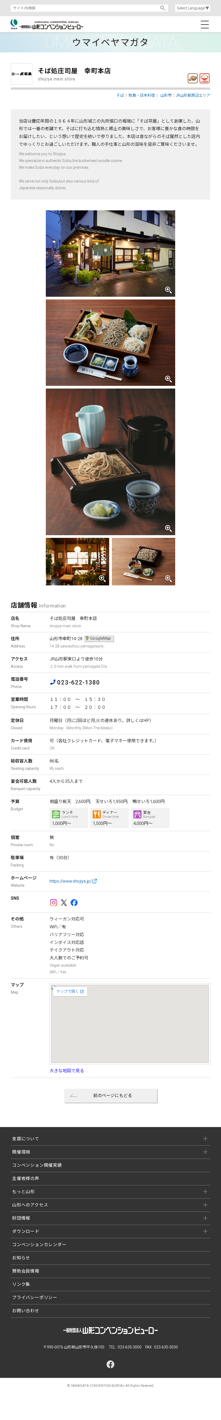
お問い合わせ (25, 1310)
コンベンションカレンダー (39, 1244)
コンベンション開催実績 (37, 1165)
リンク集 (21, 1284)
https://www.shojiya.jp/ (71, 881)
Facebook (74, 903)
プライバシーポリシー (34, 1297)
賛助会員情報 (25, 1271)
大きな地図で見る (67, 1070)
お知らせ (21, 1257)
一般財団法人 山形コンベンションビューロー (48, 24)
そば (192, 78)
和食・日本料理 (204, 78)
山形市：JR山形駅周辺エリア (185, 95)
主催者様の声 (25, 1178)
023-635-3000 (129, 1347)
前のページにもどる (112, 1095)
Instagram (54, 903)
